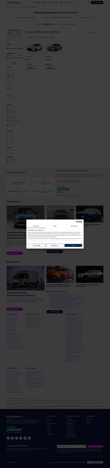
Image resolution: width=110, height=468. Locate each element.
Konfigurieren (54, 245)
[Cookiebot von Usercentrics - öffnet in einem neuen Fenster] (76, 222)
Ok (73, 245)
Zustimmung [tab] (36, 226)
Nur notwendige (36, 245)
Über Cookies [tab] (74, 226)
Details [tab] (55, 226)
